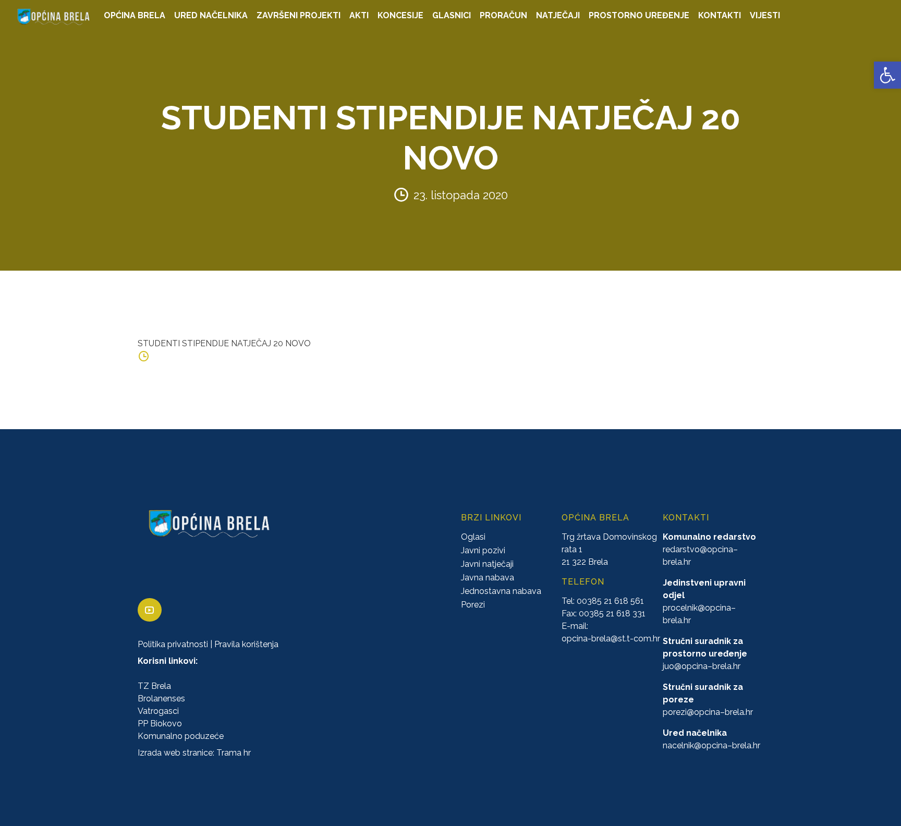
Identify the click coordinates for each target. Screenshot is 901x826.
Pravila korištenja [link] (246, 644)
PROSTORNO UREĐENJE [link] (639, 15)
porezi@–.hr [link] (708, 712)
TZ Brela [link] (154, 686)
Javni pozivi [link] (483, 550)
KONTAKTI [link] (719, 15)
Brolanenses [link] (161, 698)
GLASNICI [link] (451, 15)
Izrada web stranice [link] (175, 753)
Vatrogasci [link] (158, 711)
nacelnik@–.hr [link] (711, 745)
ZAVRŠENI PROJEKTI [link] (298, 15)
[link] (887, 75)
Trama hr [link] (233, 753)
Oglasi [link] (473, 537)
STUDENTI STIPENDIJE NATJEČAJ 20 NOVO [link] (224, 343)
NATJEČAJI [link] (558, 15)
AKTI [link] (359, 15)
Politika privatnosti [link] (173, 644)
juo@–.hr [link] (701, 666)
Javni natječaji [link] (487, 564)
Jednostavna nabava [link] (501, 591)
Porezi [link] (473, 605)
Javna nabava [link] (487, 577)
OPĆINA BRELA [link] (134, 15)
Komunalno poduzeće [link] (181, 736)
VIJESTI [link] (765, 15)
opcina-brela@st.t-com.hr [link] (611, 638)
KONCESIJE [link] (400, 15)
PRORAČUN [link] (503, 15)
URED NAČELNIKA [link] (211, 15)
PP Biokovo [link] (160, 723)
